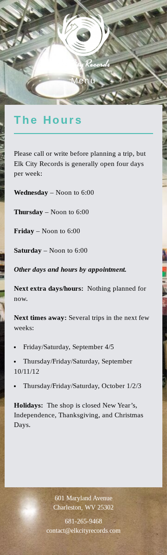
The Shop (83, 98)
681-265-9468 (83, 521)
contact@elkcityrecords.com (83, 530)
